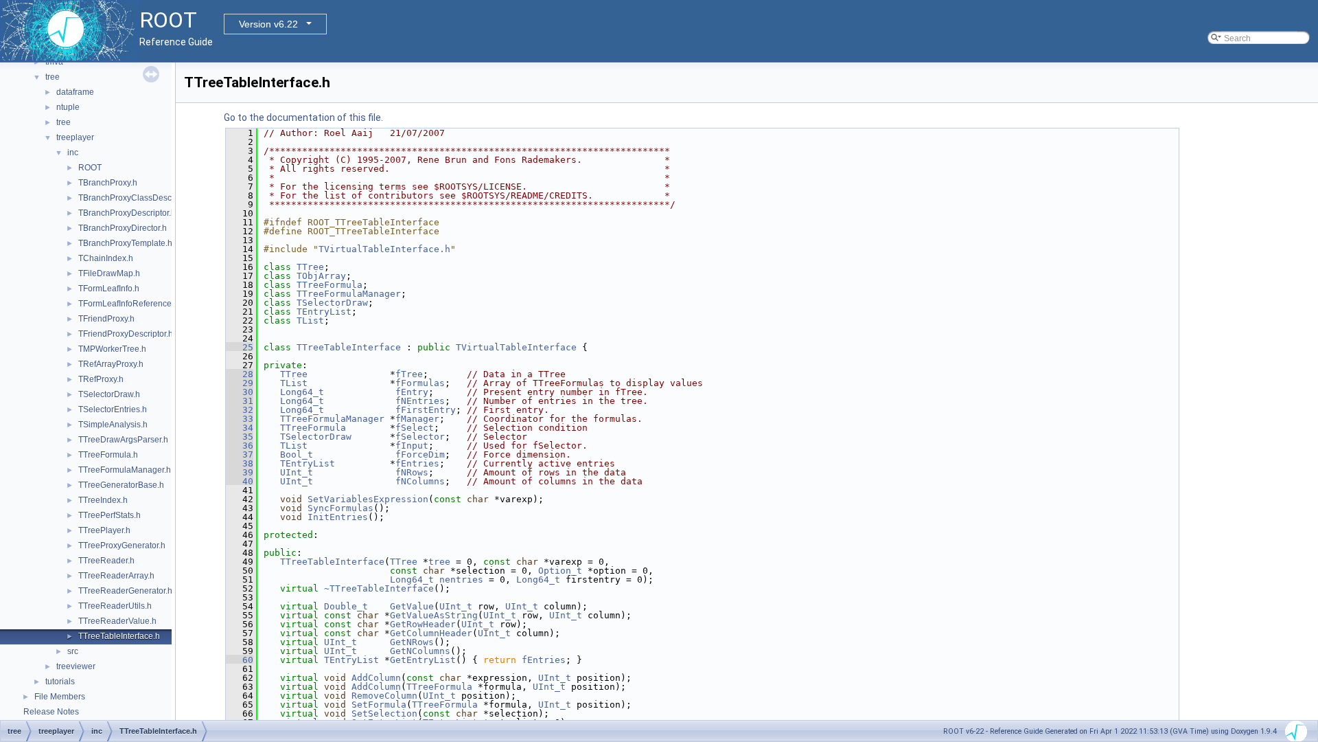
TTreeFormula (329, 285)
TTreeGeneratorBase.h (121, 485)
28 (239, 374)
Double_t (346, 606)
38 (239, 463)
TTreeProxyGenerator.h (121, 545)
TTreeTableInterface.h (119, 636)
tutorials (60, 681)
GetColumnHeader (431, 633)
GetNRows (412, 642)
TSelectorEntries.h (112, 409)
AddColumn (376, 678)
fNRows (411, 472)
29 (239, 383)
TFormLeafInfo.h (108, 288)
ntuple (68, 107)
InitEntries (338, 517)
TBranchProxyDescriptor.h (127, 213)
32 (239, 410)
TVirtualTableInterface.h (384, 249)
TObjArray (321, 276)
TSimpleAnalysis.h (113, 424)
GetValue (412, 606)
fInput (411, 445)
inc (72, 152)
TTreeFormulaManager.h (124, 470)
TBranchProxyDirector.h (122, 228)
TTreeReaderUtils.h (115, 606)
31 (239, 401)
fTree (409, 374)
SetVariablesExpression (368, 499)
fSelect (414, 428)
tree (52, 77)
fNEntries (420, 401)
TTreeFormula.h (108, 455)
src (72, 651)
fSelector (420, 436)
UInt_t (296, 472)
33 (239, 419)
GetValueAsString (434, 615)
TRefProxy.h (101, 379)
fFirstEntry (425, 410)
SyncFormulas (340, 508)
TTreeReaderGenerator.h (125, 591)
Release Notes (51, 712)
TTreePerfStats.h (109, 515)
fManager (417, 419)
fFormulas (420, 383)
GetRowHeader (423, 624)
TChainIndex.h (105, 258)
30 (239, 392)
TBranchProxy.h (107, 183)
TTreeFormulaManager (349, 294)
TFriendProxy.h (106, 319)
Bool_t (296, 454)
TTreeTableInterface (349, 347)
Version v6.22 (268, 24)
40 (239, 481)
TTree (310, 267)
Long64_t (302, 392)
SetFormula (378, 704)
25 (239, 347)
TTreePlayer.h (104, 530)
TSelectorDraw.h (109, 394)
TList (310, 320)
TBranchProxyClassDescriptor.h (137, 198)
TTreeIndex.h (103, 500)
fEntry (411, 392)
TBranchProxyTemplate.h (125, 243)
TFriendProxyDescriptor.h (125, 334)
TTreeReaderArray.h (116, 576)
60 (239, 660)
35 (239, 436)
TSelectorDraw (332, 302)
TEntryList (324, 311)
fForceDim (420, 454)
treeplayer (75, 137)
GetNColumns (420, 651)
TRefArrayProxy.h (110, 364)
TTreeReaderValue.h (117, 621)
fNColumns (420, 481)
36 (239, 445)
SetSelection (384, 713)
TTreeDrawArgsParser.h (123, 440)
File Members (59, 696)
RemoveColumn (384, 695)
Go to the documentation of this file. (303, 117)
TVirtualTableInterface (516, 347)
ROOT (90, 167)
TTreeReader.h (106, 560)
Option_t (560, 570)
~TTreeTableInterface (379, 588)
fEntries (417, 463)
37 (239, 454)
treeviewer (75, 666)
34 (239, 428)
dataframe (75, 92)
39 (239, 472)
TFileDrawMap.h (109, 273)
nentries (461, 579)
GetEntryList (423, 660)
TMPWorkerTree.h (112, 349)
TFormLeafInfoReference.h (128, 303)
